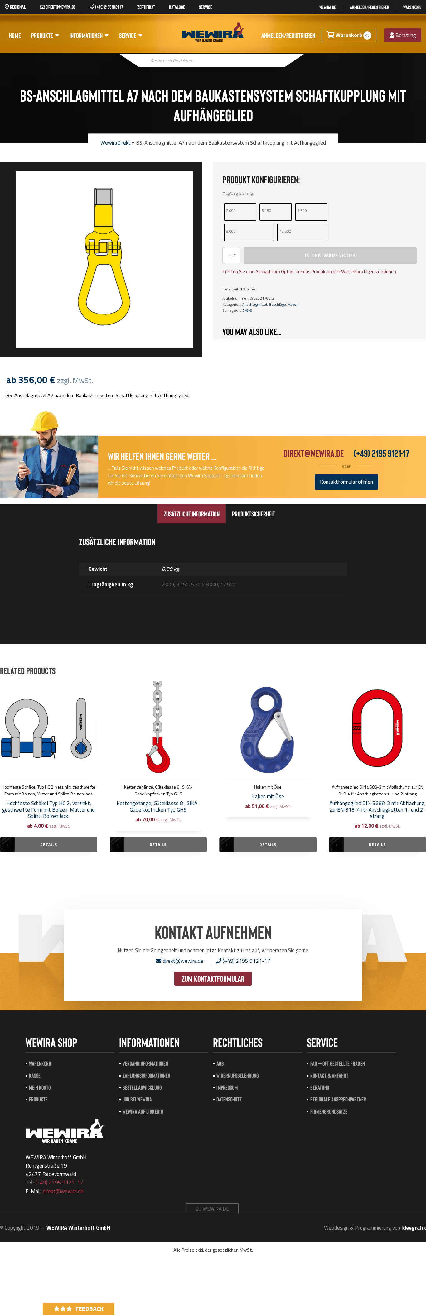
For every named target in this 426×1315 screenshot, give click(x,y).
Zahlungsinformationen (146, 1075)
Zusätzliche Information (192, 514)
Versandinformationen (145, 1063)
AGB (220, 1063)
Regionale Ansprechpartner (338, 1099)
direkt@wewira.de (60, 7)
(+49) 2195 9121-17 (108, 7)
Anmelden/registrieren (369, 7)
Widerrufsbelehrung (237, 1075)
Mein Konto (40, 1087)
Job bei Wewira (137, 1099)
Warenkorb (412, 7)
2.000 (231, 211)
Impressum (227, 1087)
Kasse (35, 1075)
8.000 (231, 231)
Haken (293, 304)
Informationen (86, 35)
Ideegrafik (413, 1228)
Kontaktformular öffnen (346, 482)
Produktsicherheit (253, 514)
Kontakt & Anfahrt (329, 1075)
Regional (17, 6)
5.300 (302, 211)
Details (48, 844)
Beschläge (277, 304)
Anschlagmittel (254, 304)
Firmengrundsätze (328, 1111)
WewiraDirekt (115, 143)
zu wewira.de (212, 1208)
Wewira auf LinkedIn (143, 1111)
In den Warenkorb (330, 255)
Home (15, 35)
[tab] (191, 513)
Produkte (42, 35)
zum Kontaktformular (213, 978)
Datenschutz (229, 1099)
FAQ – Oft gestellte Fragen (337, 1063)
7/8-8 (247, 310)
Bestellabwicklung (142, 1087)
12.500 (285, 231)
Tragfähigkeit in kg (238, 193)
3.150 (266, 211)
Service (127, 35)
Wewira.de (327, 7)
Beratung (405, 35)
